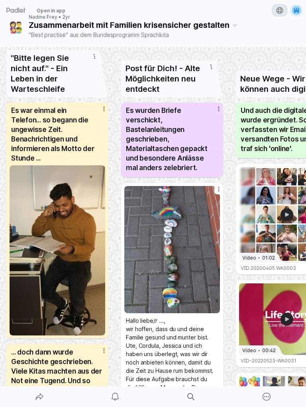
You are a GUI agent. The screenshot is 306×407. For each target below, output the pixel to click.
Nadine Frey (43, 17)
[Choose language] (280, 10)
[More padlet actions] (267, 397)
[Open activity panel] (115, 397)
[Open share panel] (39, 397)
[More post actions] (98, 112)
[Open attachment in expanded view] (57, 250)
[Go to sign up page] (296, 10)
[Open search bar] (191, 396)
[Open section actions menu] (94, 56)
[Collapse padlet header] (235, 25)
